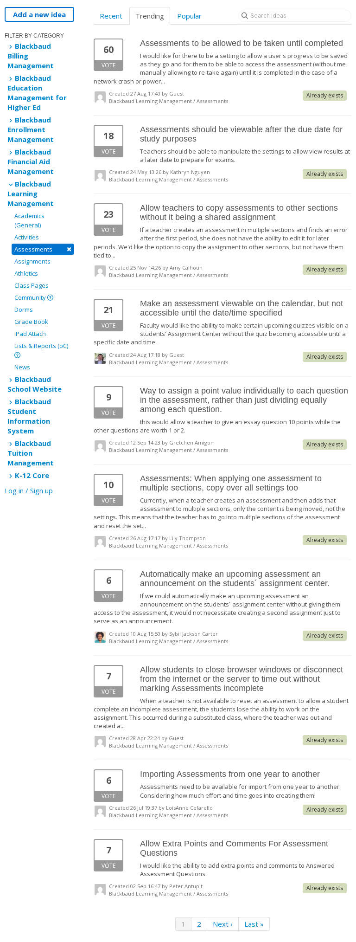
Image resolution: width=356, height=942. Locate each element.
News (22, 367)
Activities (26, 237)
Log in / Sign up (29, 490)
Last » (254, 924)
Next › (223, 924)
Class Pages (31, 285)
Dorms (23, 309)
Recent (111, 15)
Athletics (26, 273)
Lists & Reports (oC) (41, 346)
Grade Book (31, 321)
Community (30, 297)
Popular (189, 15)
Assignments (32, 261)
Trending (149, 15)
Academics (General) (29, 220)
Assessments (42, 249)
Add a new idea (39, 14)
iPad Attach (30, 333)
